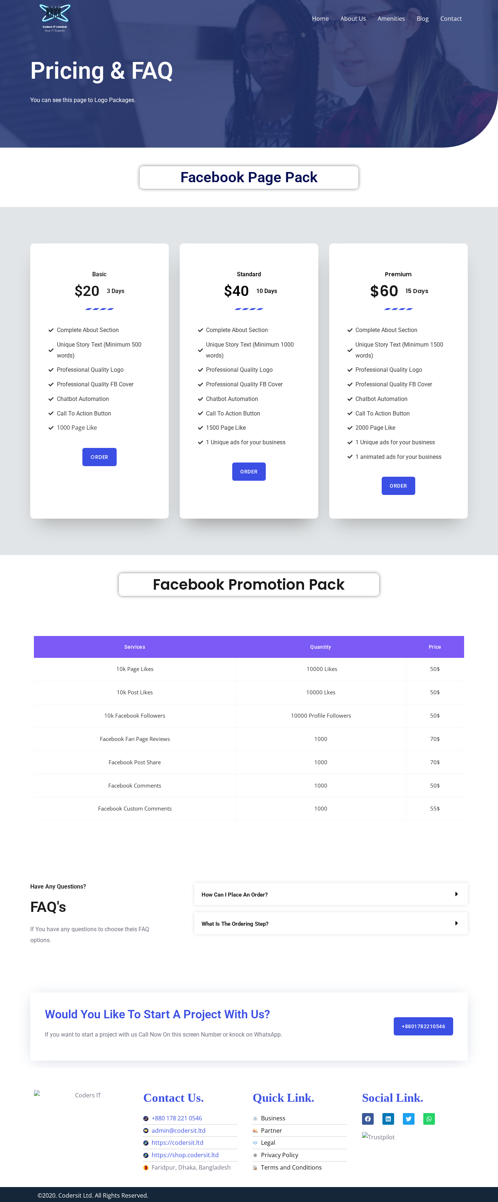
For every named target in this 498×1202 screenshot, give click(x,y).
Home (320, 19)
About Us (353, 19)
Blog (423, 19)
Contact (451, 19)
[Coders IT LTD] (54, 18)
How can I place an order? (235, 894)
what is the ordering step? (235, 924)
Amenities (391, 19)
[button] (331, 894)
